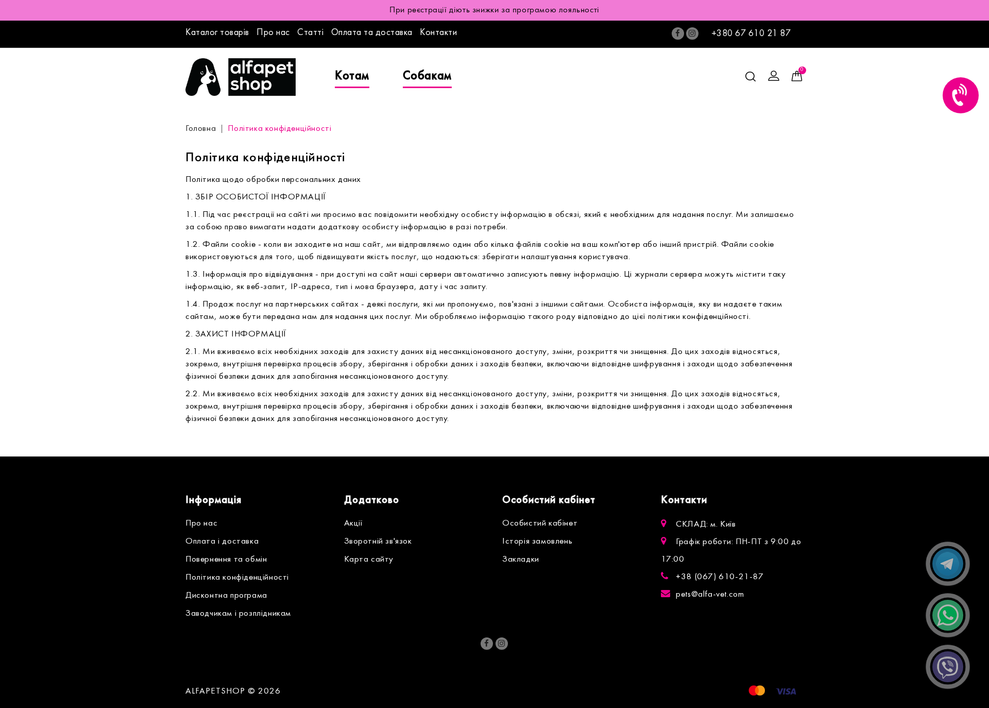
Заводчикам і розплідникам (238, 614)
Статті (310, 32)
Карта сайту (369, 559)
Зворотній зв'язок (378, 541)
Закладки (520, 559)
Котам (352, 76)
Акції (353, 523)
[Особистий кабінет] (774, 76)
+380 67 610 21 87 (751, 33)
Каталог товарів (217, 32)
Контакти (438, 32)
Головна (200, 129)
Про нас (273, 32)
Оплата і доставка (222, 541)
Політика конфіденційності (279, 129)
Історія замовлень (537, 541)
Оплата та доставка (372, 32)
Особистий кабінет (539, 523)
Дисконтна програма (226, 596)
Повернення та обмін (226, 559)
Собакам (427, 76)
